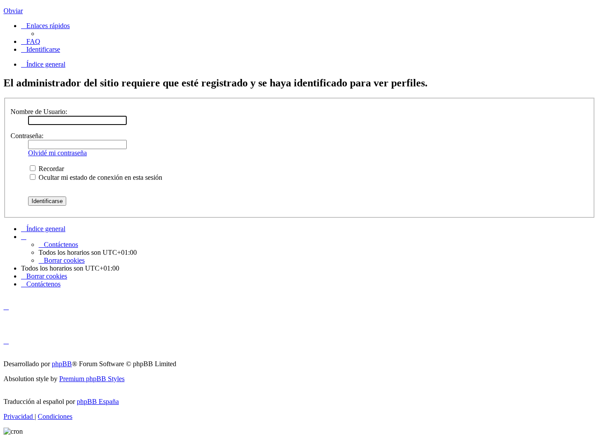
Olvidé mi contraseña (57, 153)
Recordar (50, 168)
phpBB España (98, 401)
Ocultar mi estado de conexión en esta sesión (99, 177)
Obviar (13, 10)
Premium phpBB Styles (92, 378)
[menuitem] (30, 41)
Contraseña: (27, 135)
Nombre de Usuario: (39, 111)
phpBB (62, 364)
